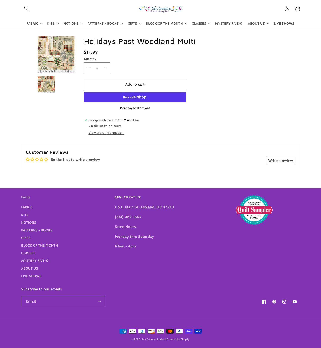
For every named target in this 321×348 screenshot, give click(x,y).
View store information (106, 132)
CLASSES (28, 253)
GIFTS (25, 238)
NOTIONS (28, 222)
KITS (24, 215)
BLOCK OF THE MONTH (39, 245)
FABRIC (27, 207)
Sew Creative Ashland (154, 339)
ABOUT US (29, 268)
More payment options (135, 108)
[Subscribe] (99, 301)
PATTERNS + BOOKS (36, 230)
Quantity (90, 59)
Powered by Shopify (178, 339)
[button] (26, 9)
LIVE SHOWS (31, 276)
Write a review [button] (280, 160)
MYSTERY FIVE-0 (34, 260)
